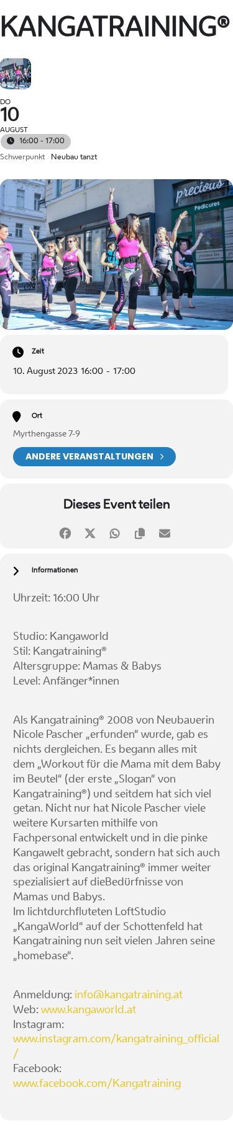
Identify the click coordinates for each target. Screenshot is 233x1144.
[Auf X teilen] (90, 532)
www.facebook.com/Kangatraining (97, 1084)
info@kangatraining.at (129, 995)
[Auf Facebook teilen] (65, 532)
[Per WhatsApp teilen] (115, 532)
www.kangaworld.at (88, 1010)
